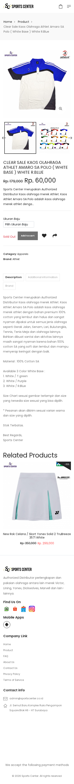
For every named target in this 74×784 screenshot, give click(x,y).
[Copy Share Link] (55, 235)
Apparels (22, 254)
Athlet (16, 259)
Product (23, 22)
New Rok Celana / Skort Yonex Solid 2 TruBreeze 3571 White (37, 536)
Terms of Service (13, 680)
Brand (9, 286)
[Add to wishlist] (44, 235)
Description (13, 277)
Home (7, 22)
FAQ (5, 656)
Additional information (43, 277)
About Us (8, 662)
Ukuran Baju (11, 219)
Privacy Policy (11, 674)
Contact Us (10, 668)
